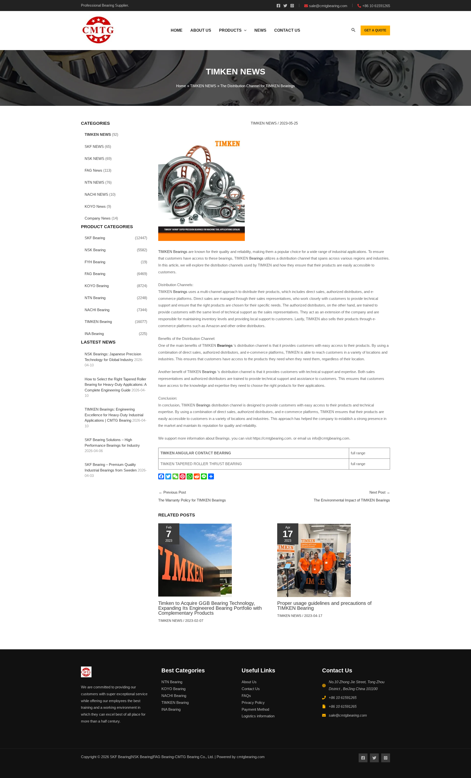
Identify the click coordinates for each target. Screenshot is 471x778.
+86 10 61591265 (342, 697)
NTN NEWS (94, 182)
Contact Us (251, 689)
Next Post (352, 496)
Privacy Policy (253, 702)
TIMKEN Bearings (172, 252)
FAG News (93, 170)
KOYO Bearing (97, 286)
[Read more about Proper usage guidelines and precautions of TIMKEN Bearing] (314, 560)
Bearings (256, 258)
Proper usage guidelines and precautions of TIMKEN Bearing (324, 605)
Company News (98, 218)
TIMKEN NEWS (98, 134)
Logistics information (258, 716)
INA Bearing (94, 334)
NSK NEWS (94, 158)
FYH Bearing (95, 262)
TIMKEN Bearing (98, 322)
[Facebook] (278, 6)
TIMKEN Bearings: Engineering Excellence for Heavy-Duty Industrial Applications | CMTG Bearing (114, 414)
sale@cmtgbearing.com (348, 715)
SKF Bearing (95, 238)
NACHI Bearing (97, 310)
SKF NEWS (94, 146)
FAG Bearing (95, 274)
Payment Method (255, 709)
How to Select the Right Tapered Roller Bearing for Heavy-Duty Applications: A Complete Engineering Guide (115, 384)
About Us (249, 682)
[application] (244, 30)
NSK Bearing (95, 250)
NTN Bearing (95, 298)
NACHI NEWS (96, 194)
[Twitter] (285, 6)
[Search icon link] (353, 30)
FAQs (246, 696)
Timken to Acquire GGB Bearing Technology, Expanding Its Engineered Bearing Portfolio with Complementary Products (210, 608)
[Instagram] (292, 6)
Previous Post (192, 496)
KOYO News (95, 206)
